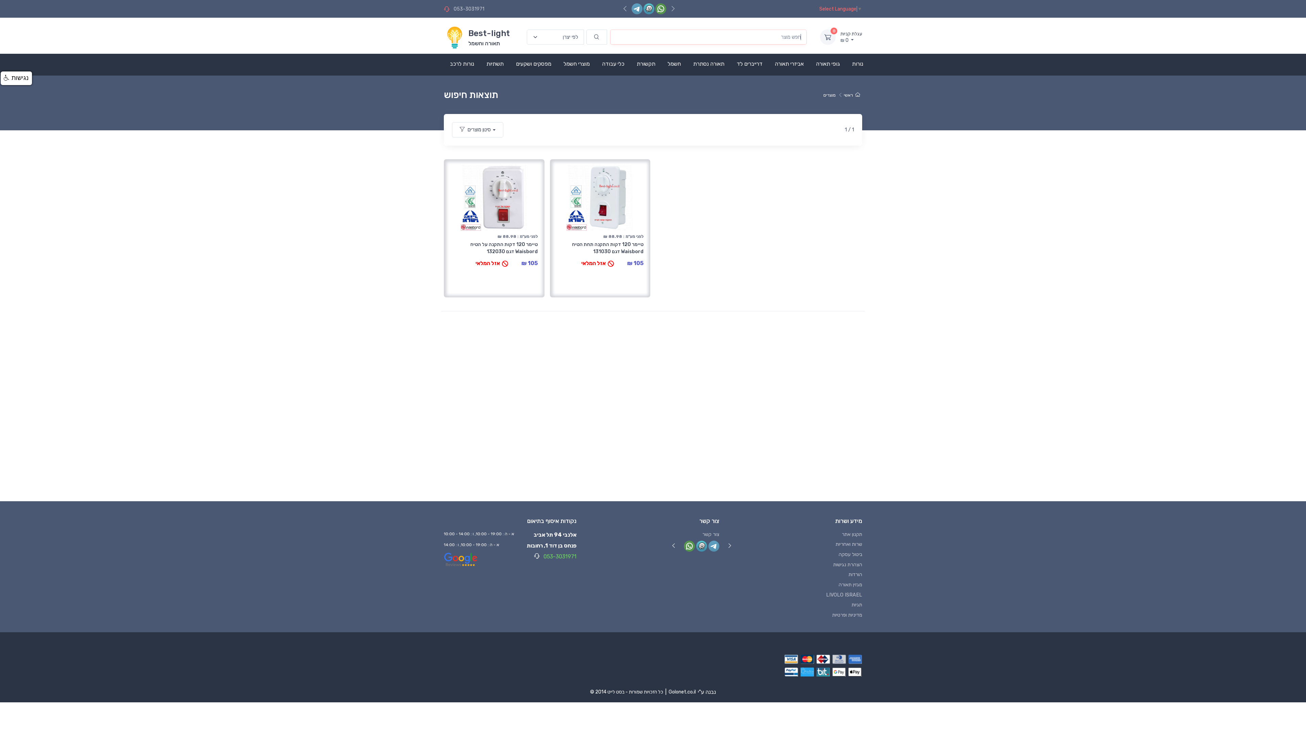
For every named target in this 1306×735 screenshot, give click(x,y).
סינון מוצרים (479, 130)
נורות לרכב (462, 64)
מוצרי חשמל (577, 64)
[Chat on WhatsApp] (660, 9)
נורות (857, 64)
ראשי (848, 95)
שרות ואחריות (849, 544)
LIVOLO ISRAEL (844, 595)
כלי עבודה (613, 64)
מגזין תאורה (850, 585)
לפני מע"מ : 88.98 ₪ (518, 236)
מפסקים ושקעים (533, 64)
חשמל (674, 64)
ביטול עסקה (850, 554)
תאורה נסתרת (708, 64)
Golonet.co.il (682, 692)
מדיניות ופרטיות (847, 615)
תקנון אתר (852, 534)
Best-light (489, 33)
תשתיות (495, 64)
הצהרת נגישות (847, 565)
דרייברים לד (750, 64)
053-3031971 (469, 9)
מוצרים (829, 95)
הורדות (855, 574)
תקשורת (646, 64)
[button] (16, 78)
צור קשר (710, 534)
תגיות (857, 605)
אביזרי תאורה (789, 64)
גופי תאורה (828, 64)
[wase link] (648, 9)
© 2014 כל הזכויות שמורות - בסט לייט (626, 692)
